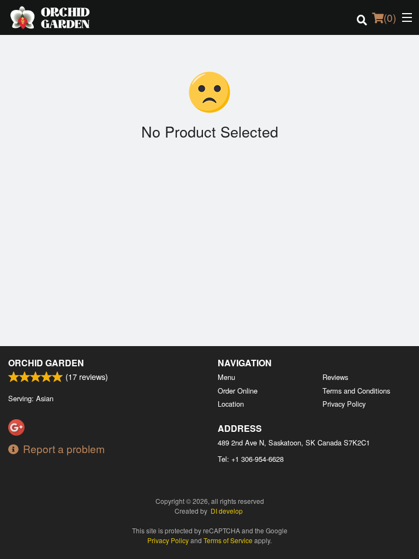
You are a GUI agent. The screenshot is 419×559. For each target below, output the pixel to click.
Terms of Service (228, 540)
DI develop (227, 510)
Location (231, 404)
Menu (226, 377)
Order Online (238, 390)
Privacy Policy (344, 404)
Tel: (251, 459)
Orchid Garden (46, 362)
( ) (390, 17)
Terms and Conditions (356, 390)
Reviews (335, 377)
